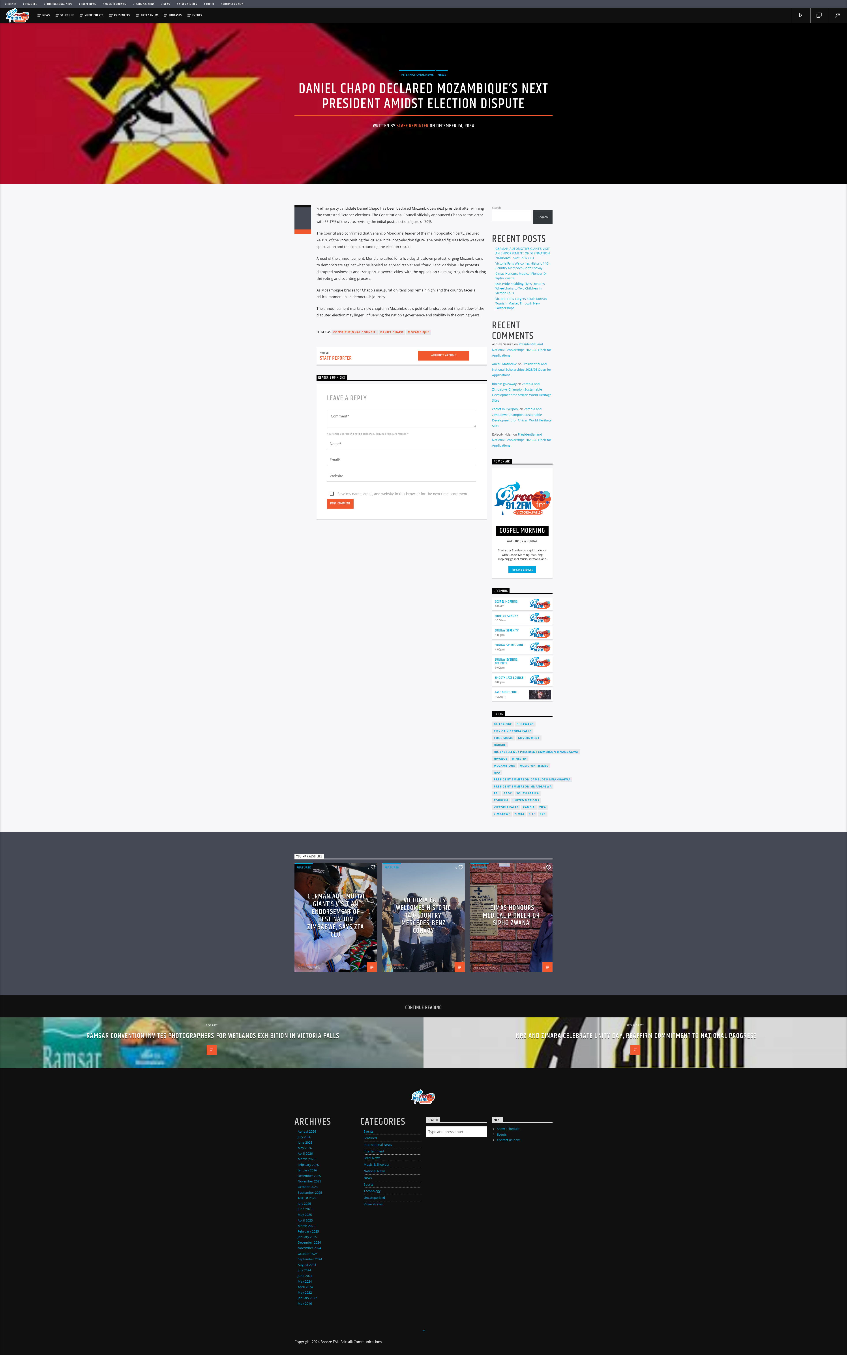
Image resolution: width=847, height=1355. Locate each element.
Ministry (519, 759)
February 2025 (308, 1231)
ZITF (532, 814)
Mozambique (418, 332)
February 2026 (308, 1165)
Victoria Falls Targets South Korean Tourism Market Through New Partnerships (521, 303)
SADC (508, 793)
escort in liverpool (505, 409)
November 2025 (309, 1181)
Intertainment (374, 1151)
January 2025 (307, 1237)
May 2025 (305, 1214)
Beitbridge (503, 724)
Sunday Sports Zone (509, 645)
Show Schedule (508, 1129)
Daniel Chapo (391, 332)
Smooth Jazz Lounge (509, 677)
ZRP (543, 814)
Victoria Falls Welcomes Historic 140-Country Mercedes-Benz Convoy (423, 915)
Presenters (122, 15)
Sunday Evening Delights (506, 661)
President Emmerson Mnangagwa (523, 786)
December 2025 (309, 1176)
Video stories (188, 4)
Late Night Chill (506, 692)
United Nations (525, 800)
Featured (31, 4)
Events (11, 4)
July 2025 (304, 1203)
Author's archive (443, 355)
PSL (497, 793)
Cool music (503, 738)
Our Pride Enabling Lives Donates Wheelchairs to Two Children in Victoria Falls (520, 288)
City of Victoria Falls (513, 731)
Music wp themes (534, 766)
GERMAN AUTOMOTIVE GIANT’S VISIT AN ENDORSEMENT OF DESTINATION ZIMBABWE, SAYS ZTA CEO (522, 253)
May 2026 (305, 1148)
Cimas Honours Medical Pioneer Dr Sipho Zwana (511, 915)
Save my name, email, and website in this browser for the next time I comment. (402, 493)
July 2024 (304, 1270)
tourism (501, 800)
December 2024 (309, 1242)
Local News (88, 4)
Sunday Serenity (507, 630)
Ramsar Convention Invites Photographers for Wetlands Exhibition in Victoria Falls (212, 1035)
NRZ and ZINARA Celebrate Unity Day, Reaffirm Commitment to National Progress (636, 1035)
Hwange (501, 759)
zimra (519, 814)
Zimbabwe (502, 814)
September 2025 (310, 1192)
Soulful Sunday (506, 616)
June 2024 (305, 1276)
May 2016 (305, 1303)
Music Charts (93, 15)
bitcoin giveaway (504, 384)
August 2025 (307, 1198)
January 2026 (307, 1170)
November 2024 (309, 1248)
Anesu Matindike (504, 364)
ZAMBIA (529, 807)
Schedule (67, 15)
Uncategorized (374, 1197)
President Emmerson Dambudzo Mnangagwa (532, 779)
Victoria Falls (506, 807)
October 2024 (308, 1254)
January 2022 (307, 1298)
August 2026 (307, 1131)
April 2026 (305, 1153)
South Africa (527, 793)
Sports (368, 1184)
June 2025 (305, 1209)
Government (529, 738)
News (166, 4)
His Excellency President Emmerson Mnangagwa (536, 752)
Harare (500, 745)
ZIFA (542, 807)
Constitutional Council (354, 332)
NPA (497, 772)
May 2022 (305, 1292)
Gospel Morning (506, 601)
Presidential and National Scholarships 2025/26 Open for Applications (521, 349)
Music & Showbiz (116, 4)
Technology (372, 1191)
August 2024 (307, 1265)
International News (59, 4)
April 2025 (305, 1220)
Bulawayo (525, 724)
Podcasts (175, 15)
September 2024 (310, 1259)
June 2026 (305, 1142)
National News (145, 4)
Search (496, 208)
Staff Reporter (413, 126)
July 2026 (304, 1137)
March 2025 (306, 1226)
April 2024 (305, 1287)
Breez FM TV (149, 15)
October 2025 (308, 1187)
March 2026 (306, 1159)
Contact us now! (234, 4)
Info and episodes (522, 570)
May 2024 (305, 1281)
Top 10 (210, 4)
